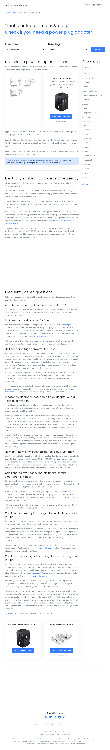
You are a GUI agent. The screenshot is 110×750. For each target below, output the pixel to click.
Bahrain (85, 151)
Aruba (85, 125)
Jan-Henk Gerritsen (63, 734)
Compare (98, 49)
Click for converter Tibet (61, 651)
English (99, 4)
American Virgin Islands (92, 95)
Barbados (86, 164)
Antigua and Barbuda (91, 112)
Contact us (38, 725)
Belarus (85, 168)
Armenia (86, 121)
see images (66, 325)
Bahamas (86, 147)
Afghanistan (87, 74)
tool (17, 163)
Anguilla (85, 108)
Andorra (85, 99)
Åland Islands (87, 78)
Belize (84, 177)
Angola (85, 104)
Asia (14, 13)
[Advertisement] (42, 264)
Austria (85, 134)
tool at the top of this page (41, 548)
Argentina (86, 117)
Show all (85, 184)
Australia (86, 130)
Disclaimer (47, 725)
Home (87, 4)
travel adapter (42, 336)
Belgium (85, 173)
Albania (85, 82)
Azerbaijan (86, 138)
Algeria (85, 87)
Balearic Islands (88, 155)
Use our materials (69, 725)
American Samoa (89, 91)
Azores (85, 143)
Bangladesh (87, 160)
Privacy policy (57, 725)
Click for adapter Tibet (61, 116)
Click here (9, 613)
